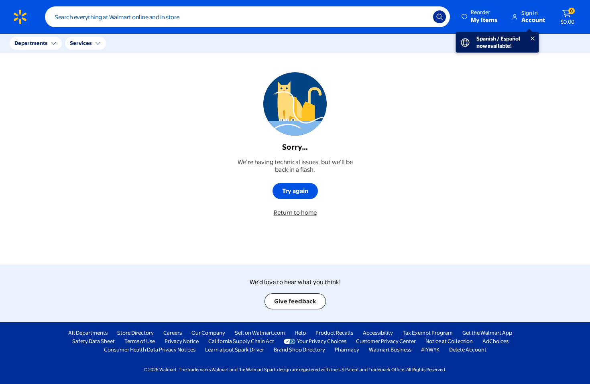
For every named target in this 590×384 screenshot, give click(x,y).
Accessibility (378, 332)
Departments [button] (30, 43)
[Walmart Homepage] (20, 16)
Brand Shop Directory (299, 349)
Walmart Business (390, 349)
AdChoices (495, 341)
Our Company (208, 332)
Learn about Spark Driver (234, 349)
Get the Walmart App (487, 332)
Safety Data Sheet (93, 341)
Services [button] (81, 43)
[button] (480, 16)
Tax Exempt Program (428, 332)
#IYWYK (430, 349)
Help (300, 332)
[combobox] (247, 16)
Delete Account (467, 349)
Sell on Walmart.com (260, 332)
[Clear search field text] (421, 16)
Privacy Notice (182, 341)
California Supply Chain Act (241, 341)
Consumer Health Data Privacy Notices (149, 349)
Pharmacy (347, 349)
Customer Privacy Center (386, 341)
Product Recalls (334, 332)
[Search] (439, 16)
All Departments (88, 332)
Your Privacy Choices (321, 341)
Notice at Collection (449, 341)
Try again (295, 191)
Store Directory (135, 332)
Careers (172, 332)
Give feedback (295, 301)
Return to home (295, 212)
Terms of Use (139, 341)
